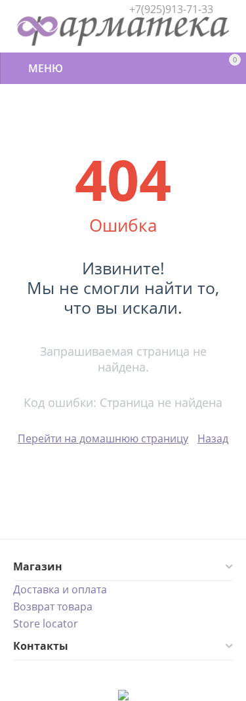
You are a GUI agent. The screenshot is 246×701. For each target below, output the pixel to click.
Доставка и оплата (60, 589)
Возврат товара (52, 606)
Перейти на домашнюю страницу (103, 438)
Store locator (45, 623)
